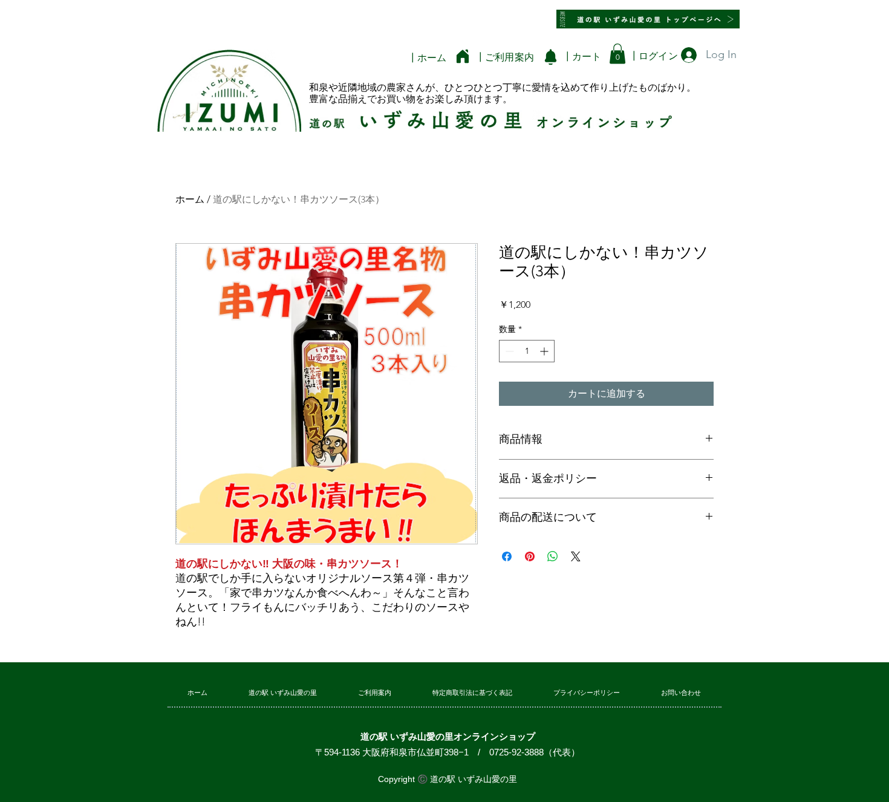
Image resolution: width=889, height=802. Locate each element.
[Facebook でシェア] (507, 556)
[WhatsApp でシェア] (552, 556)
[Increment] (545, 351)
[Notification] (550, 57)
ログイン (658, 56)
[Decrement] (508, 351)
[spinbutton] (527, 351)
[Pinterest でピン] (530, 556)
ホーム (189, 199)
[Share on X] (575, 556)
